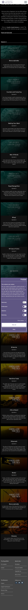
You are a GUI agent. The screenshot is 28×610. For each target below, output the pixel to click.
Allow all (14, 324)
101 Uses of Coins (14, 249)
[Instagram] (22, 582)
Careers (2, 583)
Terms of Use (18, 574)
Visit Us (2, 593)
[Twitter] (19, 582)
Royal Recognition (14, 186)
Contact (2, 567)
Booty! (14, 472)
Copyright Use (18, 571)
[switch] (24, 306)
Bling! (14, 217)
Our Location (4, 564)
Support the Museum (5, 586)
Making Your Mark (14, 123)
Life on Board (14, 410)
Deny (14, 329)
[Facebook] (16, 582)
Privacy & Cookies (19, 567)
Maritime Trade (14, 378)
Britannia (14, 347)
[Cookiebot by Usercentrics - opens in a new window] (20, 279)
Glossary (14, 536)
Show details (21, 320)
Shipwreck (14, 441)
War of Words (14, 154)
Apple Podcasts (15, 27)
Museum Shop (4, 590)
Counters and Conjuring (14, 92)
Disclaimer (17, 564)
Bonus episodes (14, 60)
